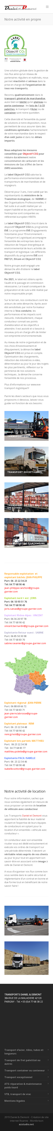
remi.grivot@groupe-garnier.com (22, 734)
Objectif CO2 (30, 153)
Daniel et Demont (32, 815)
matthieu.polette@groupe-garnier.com (25, 751)
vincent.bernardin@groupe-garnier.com (26, 626)
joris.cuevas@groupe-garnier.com (23, 608)
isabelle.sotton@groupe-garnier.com (24, 768)
